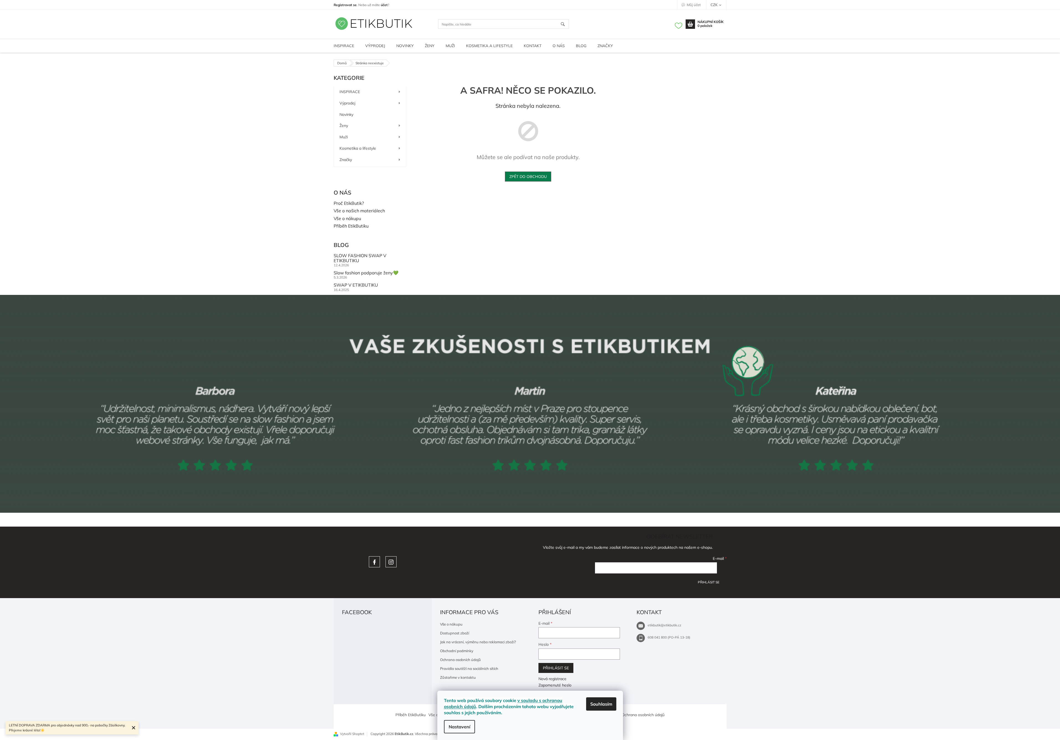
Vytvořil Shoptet (352, 734)
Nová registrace (552, 678)
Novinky (346, 114)
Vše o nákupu (347, 218)
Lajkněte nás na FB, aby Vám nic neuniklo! (374, 561)
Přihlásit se (708, 582)
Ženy (343, 125)
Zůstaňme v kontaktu (458, 677)
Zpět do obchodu (528, 176)
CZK (714, 4)
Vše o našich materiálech (359, 210)
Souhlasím (601, 704)
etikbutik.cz (391, 561)
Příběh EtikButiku (351, 226)
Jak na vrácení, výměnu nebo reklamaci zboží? (478, 642)
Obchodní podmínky (456, 651)
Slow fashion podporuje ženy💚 (366, 273)
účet (384, 5)
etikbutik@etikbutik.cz (664, 625)
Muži (343, 136)
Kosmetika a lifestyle (357, 148)
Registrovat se (345, 5)
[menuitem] (344, 46)
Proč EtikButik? (349, 203)
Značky (345, 159)
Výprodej (347, 103)
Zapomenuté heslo (554, 685)
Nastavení (459, 726)
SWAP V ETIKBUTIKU (356, 285)
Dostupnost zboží (454, 633)
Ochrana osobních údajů (460, 659)
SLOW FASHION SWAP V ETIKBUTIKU (360, 258)
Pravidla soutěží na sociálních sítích (469, 668)
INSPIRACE (349, 91)
